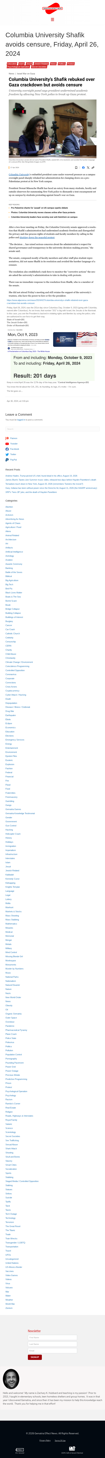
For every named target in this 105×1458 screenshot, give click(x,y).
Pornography (11, 1058)
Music (8, 973)
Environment (11, 752)
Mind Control (11, 952)
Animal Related (12, 535)
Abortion (9, 507)
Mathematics (11, 924)
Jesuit (29, 64)
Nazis (8, 993)
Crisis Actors (11, 687)
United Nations (12, 1263)
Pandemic (9, 1026)
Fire (7, 780)
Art (6, 543)
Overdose (9, 1022)
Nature (8, 989)
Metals (8, 944)
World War (10, 1304)
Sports (8, 1173)
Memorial (9, 936)
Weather (9, 1300)
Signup (35, 1357)
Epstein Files (11, 756)
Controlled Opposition (15, 670)
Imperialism (10, 850)
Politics (61, 64)
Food (7, 789)
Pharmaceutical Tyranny (16, 1030)
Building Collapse (13, 613)
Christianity (10, 658)
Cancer (8, 625)
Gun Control (10, 825)
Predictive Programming (16, 1079)
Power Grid (10, 1067)
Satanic (8, 1124)
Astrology (9, 556)
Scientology (10, 1132)
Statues (8, 1189)
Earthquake (10, 715)
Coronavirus (10, 674)
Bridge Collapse (12, 609)
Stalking (9, 1185)
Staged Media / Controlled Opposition (22, 1181)
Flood (7, 785)
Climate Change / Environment (19, 662)
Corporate (9, 678)
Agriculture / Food (13, 527)
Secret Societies (39, 67)
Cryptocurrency (12, 690)
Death (8, 699)
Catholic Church (12, 633)
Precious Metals (12, 1075)
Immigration (10, 846)
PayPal (13, 460)
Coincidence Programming (17, 666)
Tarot (7, 1206)
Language (9, 891)
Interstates (10, 858)
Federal (8, 772)
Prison (8, 1083)
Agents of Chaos (12, 523)
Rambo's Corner (12, 1103)
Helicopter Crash (13, 834)
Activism (9, 515)
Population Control (13, 1054)
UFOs (8, 1255)
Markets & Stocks (13, 911)
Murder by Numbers (14, 968)
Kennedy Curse (12, 879)
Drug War (9, 711)
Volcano (9, 1287)
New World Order (13, 997)
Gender (8, 817)
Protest (70, 64)
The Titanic (10, 1230)
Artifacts (9, 547)
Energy (8, 744)
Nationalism (10, 981)
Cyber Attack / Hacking (15, 695)
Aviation (9, 560)
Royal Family (11, 1120)
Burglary (9, 621)
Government (11, 821)
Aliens (8, 531)
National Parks (12, 977)
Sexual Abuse (11, 1144)
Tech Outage (11, 1214)
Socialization (11, 1169)
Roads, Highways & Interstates (19, 1116)
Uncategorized (11, 1259)
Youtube (14, 443)
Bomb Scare (11, 601)
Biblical (8, 576)
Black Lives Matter (13, 592)
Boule (8, 605)
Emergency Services (14, 740)
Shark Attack (11, 1148)
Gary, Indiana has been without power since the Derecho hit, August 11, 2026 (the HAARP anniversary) (51, 488)
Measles (9, 928)
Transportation (11, 1246)
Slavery (8, 1161)
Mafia (7, 903)
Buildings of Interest (14, 617)
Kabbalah (9, 874)
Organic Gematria (13, 1014)
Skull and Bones (12, 1157)
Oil (6, 1009)
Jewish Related (41, 64)
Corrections (10, 682)
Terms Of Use (60, 1440)
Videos (8, 1279)
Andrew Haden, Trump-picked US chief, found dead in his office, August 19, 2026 (41, 476)
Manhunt (9, 907)
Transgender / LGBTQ (15, 1242)
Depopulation (11, 703)
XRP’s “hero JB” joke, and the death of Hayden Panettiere (31, 492)
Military (8, 948)
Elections (9, 736)
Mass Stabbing (12, 919)
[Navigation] (52, 19)
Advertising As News (14, 519)
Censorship (10, 641)
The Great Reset (12, 1226)
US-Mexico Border (13, 1267)
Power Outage (11, 1071)
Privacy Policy (45, 1440)
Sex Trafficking (12, 1140)
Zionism (9, 1308)
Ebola (8, 719)
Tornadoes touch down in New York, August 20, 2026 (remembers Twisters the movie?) (44, 484)
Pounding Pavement (14, 1063)
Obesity (8, 1005)
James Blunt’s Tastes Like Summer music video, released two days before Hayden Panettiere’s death (50, 480)
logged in (21, 420)
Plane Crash (11, 1034)
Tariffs (8, 1202)
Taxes (8, 1210)
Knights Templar (12, 887)
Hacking (9, 830)
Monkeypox (10, 960)
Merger (8, 940)
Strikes (8, 1193)
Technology (10, 1218)
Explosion (9, 764)
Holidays (9, 842)
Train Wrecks (11, 1238)
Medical (8, 932)
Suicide (8, 1197)
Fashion (9, 768)
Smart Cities (11, 1165)
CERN (8, 646)
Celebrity (9, 637)
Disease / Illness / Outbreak (17, 707)
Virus (7, 1283)
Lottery (8, 899)
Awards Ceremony (13, 564)
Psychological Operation (18, 67)
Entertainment (11, 748)
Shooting (9, 1152)
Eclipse (8, 723)
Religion (9, 1112)
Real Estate (10, 1108)
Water (8, 1295)
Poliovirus (9, 1042)
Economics (10, 727)
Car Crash (10, 629)
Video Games (11, 1275)
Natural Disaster (12, 985)
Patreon (13, 438)
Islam (21, 64)
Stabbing (9, 1177)
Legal (7, 895)
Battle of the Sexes (13, 572)
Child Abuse (10, 654)
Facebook (14, 449)
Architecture (10, 539)
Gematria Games (13, 809)
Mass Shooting (12, 915)
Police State (10, 1038)
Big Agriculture (11, 580)
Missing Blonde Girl (14, 956)
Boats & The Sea (13, 597)
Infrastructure (11, 854)
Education (12, 64)
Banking (9, 568)
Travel (8, 1251)
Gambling (9, 801)
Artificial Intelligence (14, 552)
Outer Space (11, 1018)
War (7, 1292)
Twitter (13, 454)
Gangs (8, 805)
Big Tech (9, 584)
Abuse (8, 511)
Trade (8, 1234)
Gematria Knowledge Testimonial (20, 813)
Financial (9, 776)
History (8, 838)
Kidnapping (10, 883)
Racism (8, 1099)
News (53, 64)
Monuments (10, 964)
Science (9, 1128)
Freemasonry (11, 797)
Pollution (9, 1050)
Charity (8, 650)
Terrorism (9, 1222)
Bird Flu (8, 588)
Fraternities (10, 793)
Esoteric (9, 760)
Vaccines (9, 1271)
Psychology (10, 1095)
